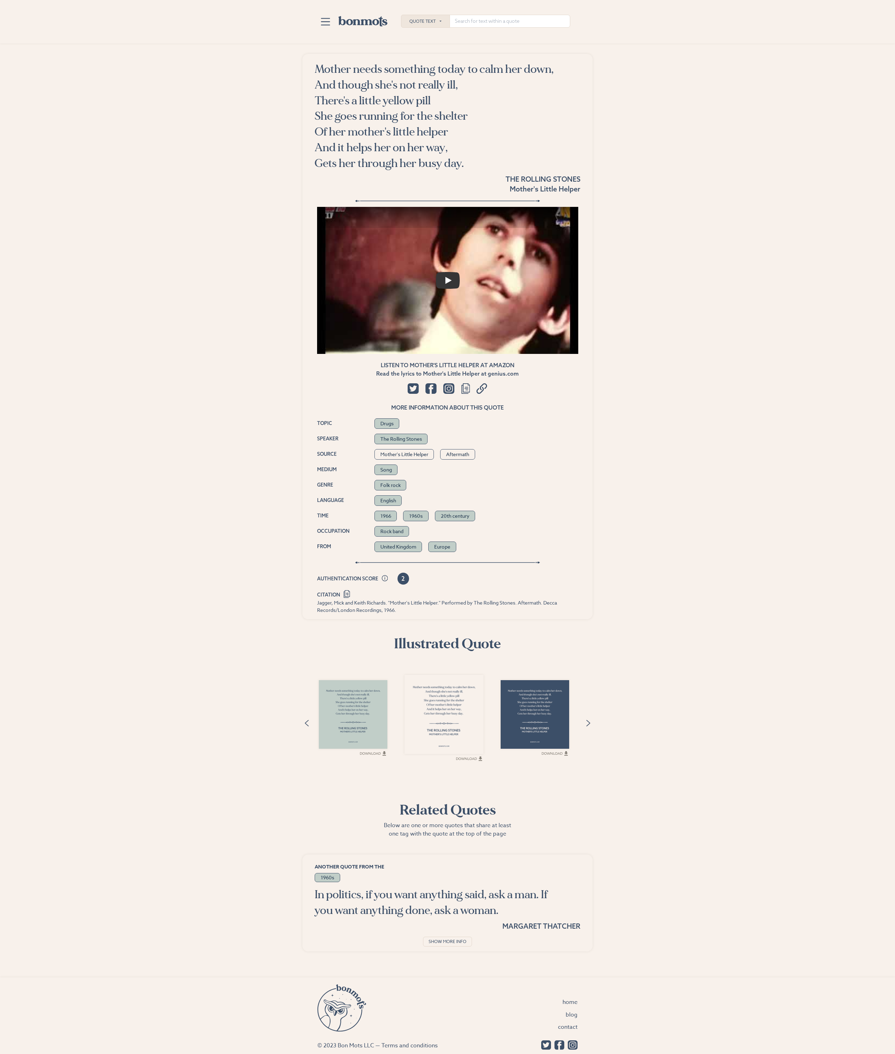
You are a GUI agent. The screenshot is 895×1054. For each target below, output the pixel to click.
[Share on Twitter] (413, 388)
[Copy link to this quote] (482, 388)
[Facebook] (557, 1044)
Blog (572, 1015)
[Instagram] (571, 1044)
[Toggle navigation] (325, 22)
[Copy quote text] (465, 388)
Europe (442, 546)
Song (386, 469)
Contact (568, 1027)
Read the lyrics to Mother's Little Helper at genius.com (447, 373)
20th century (455, 515)
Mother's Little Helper (545, 188)
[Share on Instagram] (448, 388)
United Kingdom (398, 546)
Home (570, 1002)
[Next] (588, 722)
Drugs (387, 423)
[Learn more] (385, 579)
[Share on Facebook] (430, 388)
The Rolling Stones (543, 179)
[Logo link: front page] (362, 19)
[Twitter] (544, 1044)
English (388, 500)
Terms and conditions (409, 1045)
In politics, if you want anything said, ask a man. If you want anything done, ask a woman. (431, 902)
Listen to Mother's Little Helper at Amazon (447, 365)
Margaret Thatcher (541, 926)
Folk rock (390, 485)
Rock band (391, 531)
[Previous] (306, 722)
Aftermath (457, 454)
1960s (416, 515)
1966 (385, 515)
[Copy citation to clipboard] (347, 593)
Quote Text (422, 21)
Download (370, 753)
